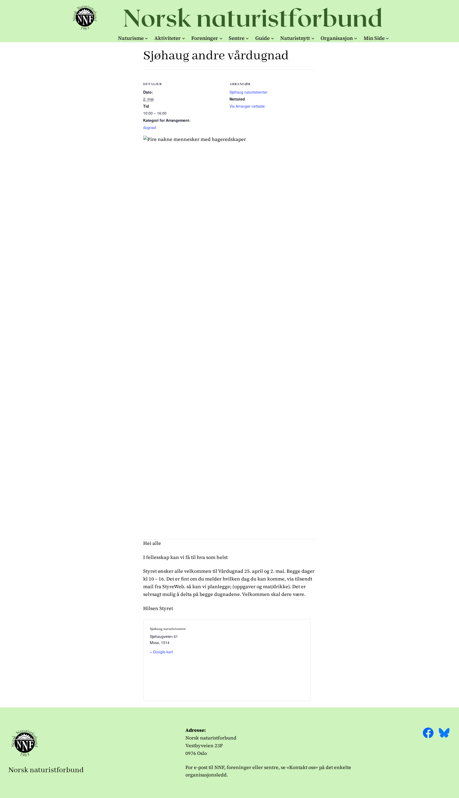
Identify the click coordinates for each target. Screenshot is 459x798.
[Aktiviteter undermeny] (183, 38)
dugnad (149, 127)
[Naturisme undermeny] (146, 38)
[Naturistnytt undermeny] (312, 38)
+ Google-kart (161, 651)
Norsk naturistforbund (46, 770)
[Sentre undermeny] (247, 38)
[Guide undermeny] (272, 38)
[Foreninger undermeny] (221, 38)
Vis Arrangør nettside (247, 106)
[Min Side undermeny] (387, 38)
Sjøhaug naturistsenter (248, 92)
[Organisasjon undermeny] (355, 38)
